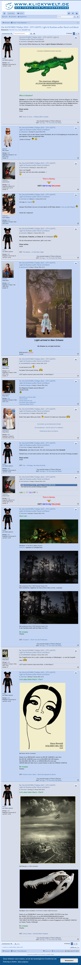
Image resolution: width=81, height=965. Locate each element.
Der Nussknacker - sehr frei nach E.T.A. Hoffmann (49, 427)
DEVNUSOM (5, 366)
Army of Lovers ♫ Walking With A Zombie (35, 117)
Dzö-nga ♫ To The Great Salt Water (50, 123)
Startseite (11, 13)
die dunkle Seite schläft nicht (27, 402)
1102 (8, 283)
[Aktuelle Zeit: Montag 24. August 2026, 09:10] (77, 23)
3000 (8, 220)
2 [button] (76, 33)
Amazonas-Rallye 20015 (26, 404)
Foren (21, 13)
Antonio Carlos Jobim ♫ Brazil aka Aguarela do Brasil (39, 774)
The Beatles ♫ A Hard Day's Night (33, 252)
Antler (19, 29)
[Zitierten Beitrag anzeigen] (36, 485)
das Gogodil (28, 202)
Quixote (4, 148)
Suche (5, 16)
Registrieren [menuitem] (77, 13)
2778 (8, 184)
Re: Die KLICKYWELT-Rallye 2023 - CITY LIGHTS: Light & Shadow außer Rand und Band (37, 128)
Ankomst (22, 547)
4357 (8, 153)
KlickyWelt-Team (13, 29)
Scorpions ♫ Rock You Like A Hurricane (35, 639)
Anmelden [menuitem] (73, 13)
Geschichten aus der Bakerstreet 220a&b (49, 424)
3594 (8, 371)
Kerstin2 (4, 278)
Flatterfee (5, 180)
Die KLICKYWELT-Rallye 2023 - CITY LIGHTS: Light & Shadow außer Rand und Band (39, 27)
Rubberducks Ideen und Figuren (49, 431)
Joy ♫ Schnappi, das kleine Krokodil (34, 465)
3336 (8, 398)
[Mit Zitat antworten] (75, 37)
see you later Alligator (68, 207)
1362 (8, 62)
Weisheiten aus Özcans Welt (27, 397)
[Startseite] (37, 6)
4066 (8, 434)
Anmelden (13, 16)
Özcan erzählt (23, 399)
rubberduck (5, 430)
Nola (46, 628)
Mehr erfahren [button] (23, 962)
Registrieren (23, 16)
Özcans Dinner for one (25, 400)
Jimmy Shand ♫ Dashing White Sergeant (35, 933)
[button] (79, 33)
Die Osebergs (6, 394)
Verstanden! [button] (69, 960)
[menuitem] (69, 13)
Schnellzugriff (5, 13)
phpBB (35, 954)
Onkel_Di (4, 216)
